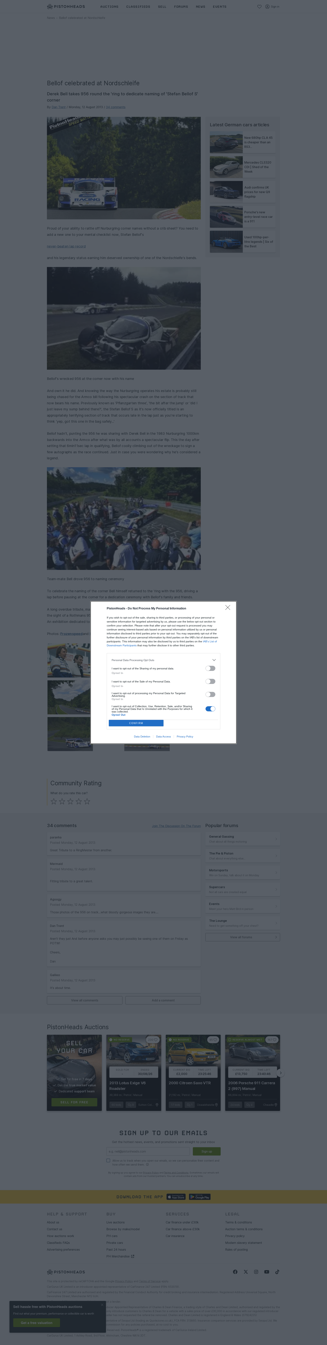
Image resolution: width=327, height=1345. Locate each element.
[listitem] (163, 660)
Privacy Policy (185, 736)
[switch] (210, 668)
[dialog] (163, 672)
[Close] (229, 608)
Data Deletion (142, 736)
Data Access (163, 736)
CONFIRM (136, 723)
